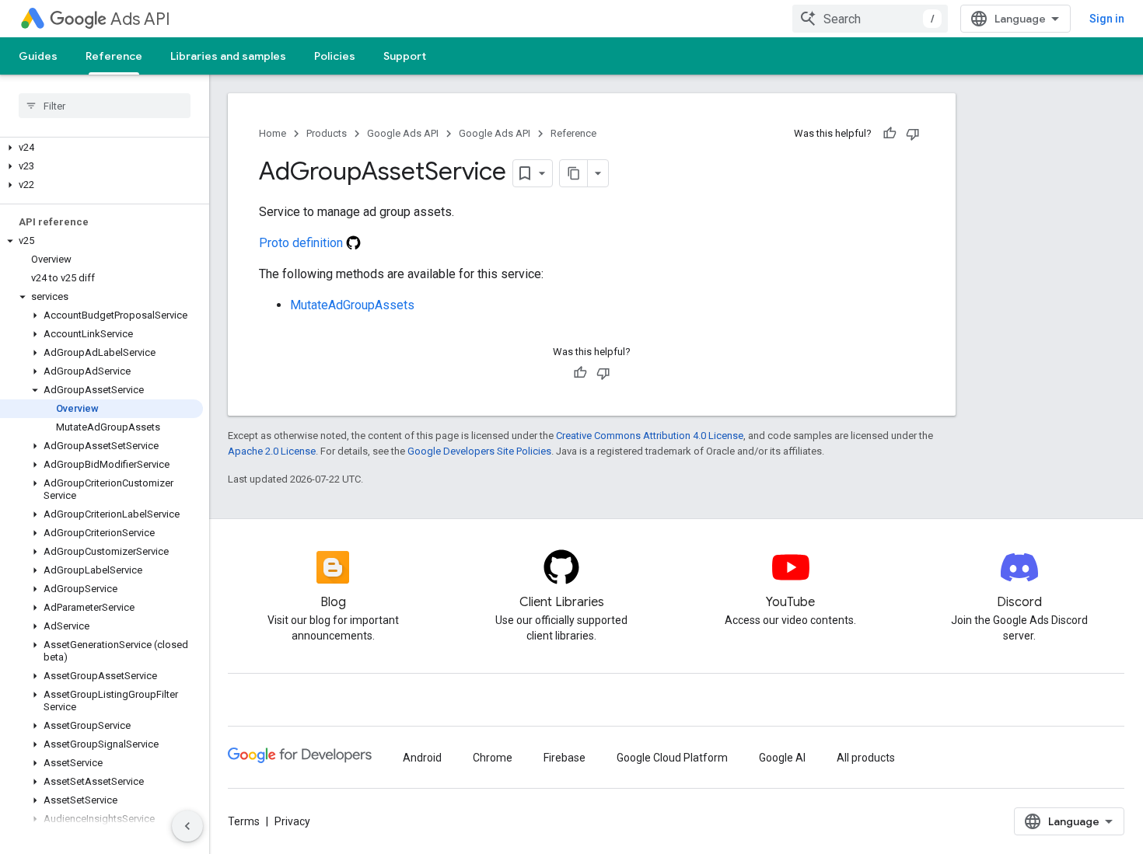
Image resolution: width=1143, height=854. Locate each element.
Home (272, 133)
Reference (114, 56)
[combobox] (870, 19)
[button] (101, 147)
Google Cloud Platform (672, 757)
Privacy (292, 821)
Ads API (140, 19)
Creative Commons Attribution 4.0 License (649, 435)
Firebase (564, 757)
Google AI (782, 757)
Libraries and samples (228, 56)
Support (404, 56)
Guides (38, 56)
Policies (334, 56)
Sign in (1106, 18)
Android (422, 757)
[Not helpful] (913, 133)
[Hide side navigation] (187, 826)
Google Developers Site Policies (479, 451)
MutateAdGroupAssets (352, 305)
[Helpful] (889, 133)
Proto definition (302, 242)
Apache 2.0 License (272, 451)
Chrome (492, 757)
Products (326, 133)
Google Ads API (403, 133)
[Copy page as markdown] (574, 173)
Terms (244, 821)
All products (866, 757)
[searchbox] (104, 105)
